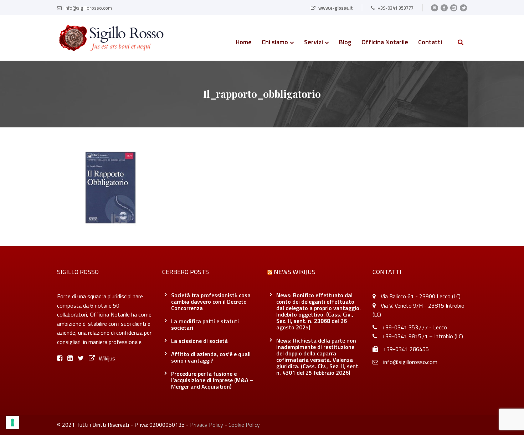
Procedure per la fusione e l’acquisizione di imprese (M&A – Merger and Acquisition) (212, 380)
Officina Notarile (384, 43)
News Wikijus (294, 272)
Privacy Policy (206, 424)
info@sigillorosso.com (88, 7)
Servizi (313, 43)
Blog (345, 43)
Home (244, 43)
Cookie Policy (244, 424)
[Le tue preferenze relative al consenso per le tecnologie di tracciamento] (12, 422)
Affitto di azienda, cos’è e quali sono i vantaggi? (211, 357)
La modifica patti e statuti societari (205, 324)
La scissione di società (199, 341)
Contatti (430, 43)
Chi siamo (275, 43)
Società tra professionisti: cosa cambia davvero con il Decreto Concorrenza (211, 301)
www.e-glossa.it (335, 7)
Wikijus (107, 358)
